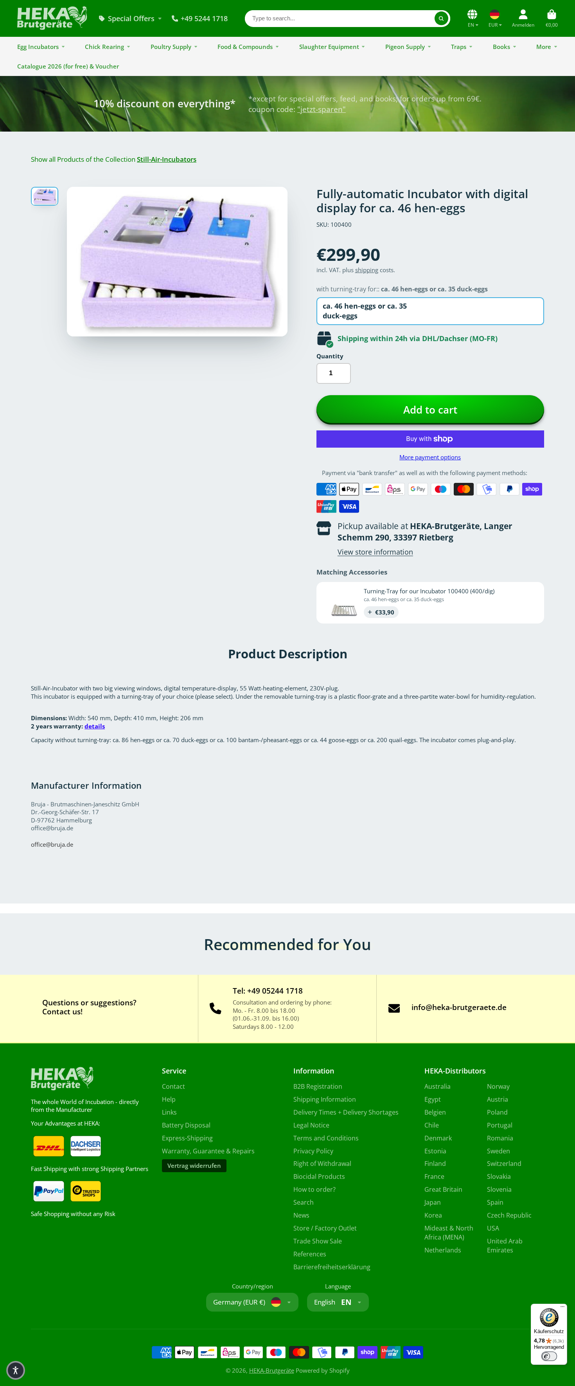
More (543, 47)
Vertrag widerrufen (194, 1165)
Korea (433, 1215)
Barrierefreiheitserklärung (331, 1267)
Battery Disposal (186, 1125)
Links (169, 1112)
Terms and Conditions (326, 1138)
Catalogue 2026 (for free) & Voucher (68, 66)
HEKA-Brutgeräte (271, 1370)
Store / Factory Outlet (325, 1228)
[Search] (441, 18)
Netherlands (442, 1250)
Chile (431, 1125)
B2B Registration (317, 1086)
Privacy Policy (313, 1151)
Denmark (438, 1138)
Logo (52, 18)
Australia (437, 1086)
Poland (497, 1112)
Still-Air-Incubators (166, 159)
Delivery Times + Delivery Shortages (346, 1112)
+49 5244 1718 (204, 18)
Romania (500, 1138)
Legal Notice (311, 1125)
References (309, 1254)
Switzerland (504, 1163)
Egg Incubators (38, 47)
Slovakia (499, 1176)
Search (303, 1202)
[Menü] (562, 1308)
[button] (15, 1370)
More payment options (430, 457)
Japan (432, 1202)
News (301, 1215)
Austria (497, 1099)
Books (501, 47)
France (434, 1176)
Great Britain (443, 1189)
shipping (366, 270)
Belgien (435, 1112)
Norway (498, 1086)
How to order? (314, 1189)
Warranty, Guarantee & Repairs (208, 1151)
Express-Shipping (187, 1138)
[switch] (549, 1356)
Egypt (432, 1099)
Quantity (329, 356)
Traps (458, 47)
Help (169, 1099)
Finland (435, 1163)
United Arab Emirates (505, 1245)
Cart (552, 18)
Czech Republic (509, 1215)
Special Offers (131, 18)
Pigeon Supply (405, 47)
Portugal (499, 1125)
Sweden (498, 1151)
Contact (173, 1086)
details (94, 726)
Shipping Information (324, 1099)
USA (493, 1228)
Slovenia (499, 1189)
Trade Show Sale (317, 1241)
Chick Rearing (104, 47)
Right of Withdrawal (322, 1163)
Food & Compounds (245, 47)
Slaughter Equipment (329, 47)
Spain (495, 1202)
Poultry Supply (171, 47)
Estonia (435, 1151)
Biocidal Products (319, 1176)
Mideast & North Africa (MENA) (448, 1232)
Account (523, 18)
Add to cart (430, 410)
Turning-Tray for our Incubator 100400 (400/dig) (429, 591)
